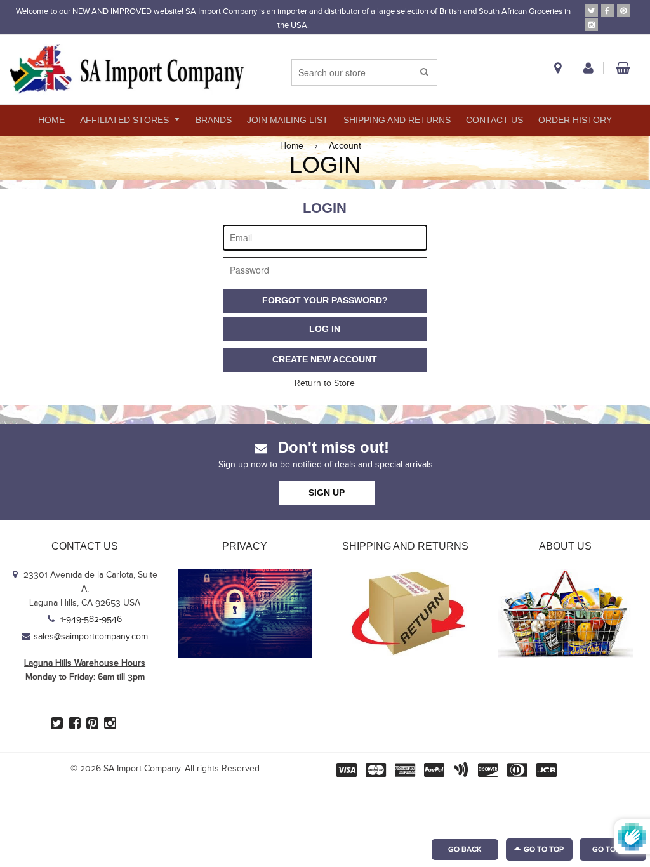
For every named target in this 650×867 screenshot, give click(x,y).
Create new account (324, 359)
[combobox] (364, 72)
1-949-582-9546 (90, 619)
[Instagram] (591, 25)
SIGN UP (326, 492)
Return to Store (325, 383)
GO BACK (464, 849)
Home (291, 146)
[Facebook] (607, 11)
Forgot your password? (325, 300)
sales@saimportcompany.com (91, 637)
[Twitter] (591, 11)
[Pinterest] (623, 11)
